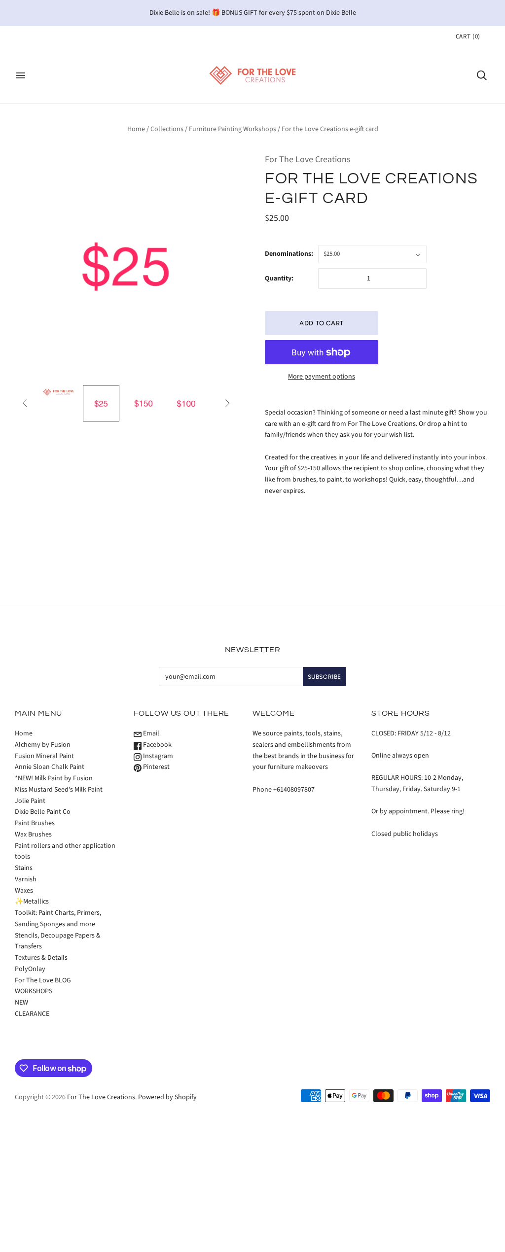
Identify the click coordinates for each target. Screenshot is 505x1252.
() (468, 36)
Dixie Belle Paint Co (43, 812)
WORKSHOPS (33, 991)
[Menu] (21, 75)
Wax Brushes (33, 834)
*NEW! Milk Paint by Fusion (54, 778)
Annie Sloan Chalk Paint (49, 767)
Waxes (24, 891)
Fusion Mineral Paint (44, 756)
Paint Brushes (35, 823)
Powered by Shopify (167, 1097)
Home (136, 129)
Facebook (157, 745)
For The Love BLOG (43, 980)
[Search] (481, 75)
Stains (24, 868)
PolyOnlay (30, 969)
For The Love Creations (308, 159)
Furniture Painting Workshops (232, 129)
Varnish (25, 879)
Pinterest (156, 767)
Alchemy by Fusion (43, 745)
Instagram (157, 756)
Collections (166, 129)
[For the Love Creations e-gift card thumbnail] (58, 392)
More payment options (321, 377)
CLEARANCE (32, 1014)
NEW (21, 1003)
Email (150, 733)
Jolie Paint (30, 801)
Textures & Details (41, 958)
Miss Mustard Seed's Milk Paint (59, 790)
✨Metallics (32, 901)
